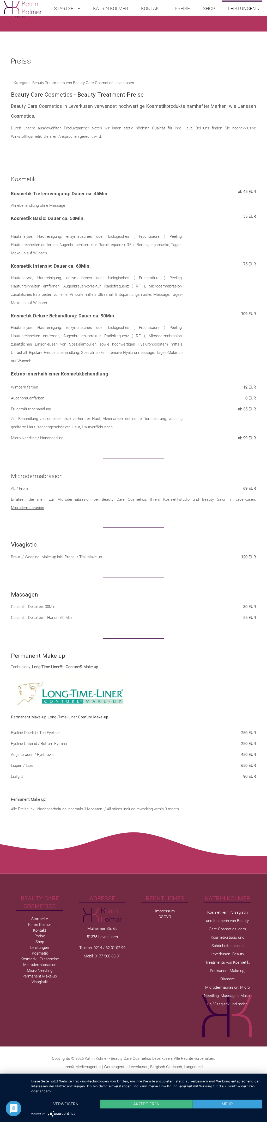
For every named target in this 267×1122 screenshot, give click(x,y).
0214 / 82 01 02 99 (109, 947)
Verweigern (65, 1103)
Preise (182, 8)
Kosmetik (23, 179)
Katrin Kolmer (110, 8)
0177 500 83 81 (108, 956)
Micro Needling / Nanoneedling (37, 438)
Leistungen (242, 8)
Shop (209, 8)
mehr (227, 1103)
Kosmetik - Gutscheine (40, 959)
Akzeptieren (146, 1103)
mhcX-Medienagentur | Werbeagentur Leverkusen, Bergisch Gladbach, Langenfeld (133, 1066)
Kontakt (151, 8)
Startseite (67, 8)
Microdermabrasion (165, 286)
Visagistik (40, 982)
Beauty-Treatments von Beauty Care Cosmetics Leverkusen (83, 82)
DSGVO (165, 916)
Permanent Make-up (39, 976)
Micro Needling (39, 970)
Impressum (165, 911)
